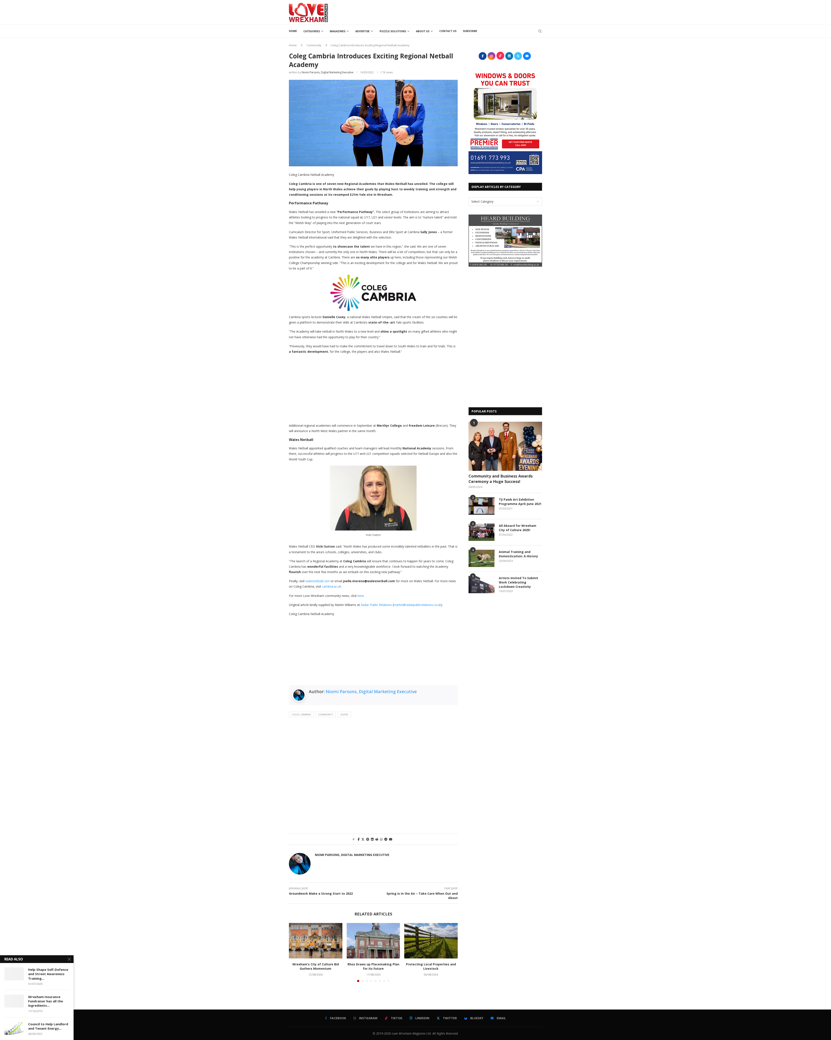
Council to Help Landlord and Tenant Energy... (48, 1026)
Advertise (362, 31)
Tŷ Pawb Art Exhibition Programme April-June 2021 (520, 501)
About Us (422, 31)
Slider (344, 714)
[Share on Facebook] (359, 839)
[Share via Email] (390, 839)
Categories (311, 31)
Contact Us (447, 31)
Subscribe (470, 31)
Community (314, 45)
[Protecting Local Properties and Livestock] (431, 940)
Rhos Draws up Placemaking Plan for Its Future (373, 966)
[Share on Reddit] (376, 839)
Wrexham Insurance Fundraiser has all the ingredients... (45, 1001)
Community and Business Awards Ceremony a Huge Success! (501, 478)
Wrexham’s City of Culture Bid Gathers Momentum (315, 966)
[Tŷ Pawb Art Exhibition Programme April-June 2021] (481, 506)
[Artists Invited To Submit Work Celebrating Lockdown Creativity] (481, 584)
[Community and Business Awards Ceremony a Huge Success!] (505, 446)
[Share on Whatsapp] (381, 839)
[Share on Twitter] (362, 839)
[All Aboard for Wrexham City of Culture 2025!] (481, 532)
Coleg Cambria (301, 714)
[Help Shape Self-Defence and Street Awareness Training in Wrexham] (14, 973)
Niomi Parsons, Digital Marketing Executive (327, 72)
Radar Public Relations (376, 605)
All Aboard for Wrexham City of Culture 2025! (517, 528)
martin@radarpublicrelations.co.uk (417, 605)
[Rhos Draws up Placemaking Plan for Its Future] (373, 940)
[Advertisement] (463, 12)
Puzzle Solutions (393, 31)
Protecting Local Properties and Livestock (431, 966)
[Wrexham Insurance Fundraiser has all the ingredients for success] (14, 1001)
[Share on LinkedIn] (372, 839)
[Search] (540, 31)
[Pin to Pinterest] (367, 839)
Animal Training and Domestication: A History (518, 554)
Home (293, 31)
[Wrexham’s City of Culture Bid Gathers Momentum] (315, 940)
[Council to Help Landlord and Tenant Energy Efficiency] (14, 1028)
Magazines (337, 31)
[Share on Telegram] (385, 839)
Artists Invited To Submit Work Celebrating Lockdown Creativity (518, 582)
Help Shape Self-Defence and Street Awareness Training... (48, 974)
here (361, 596)
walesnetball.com (318, 581)
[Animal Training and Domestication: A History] (481, 558)
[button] (294, 952)
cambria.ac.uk (331, 586)
